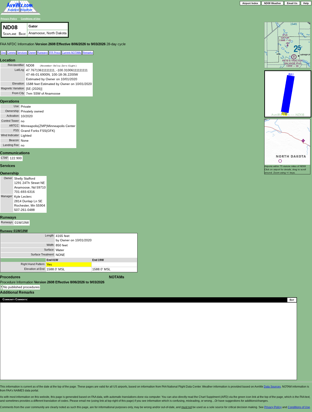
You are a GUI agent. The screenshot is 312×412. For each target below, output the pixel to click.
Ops (3, 52)
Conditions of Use (30, 18)
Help (306, 3)
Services (22, 52)
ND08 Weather (272, 3)
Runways (42, 52)
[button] (280, 161)
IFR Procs (55, 52)
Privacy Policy (9, 18)
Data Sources (272, 386)
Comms (11, 52)
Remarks (88, 52)
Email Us (292, 3)
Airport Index (250, 3)
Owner (32, 52)
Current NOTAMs (71, 52)
